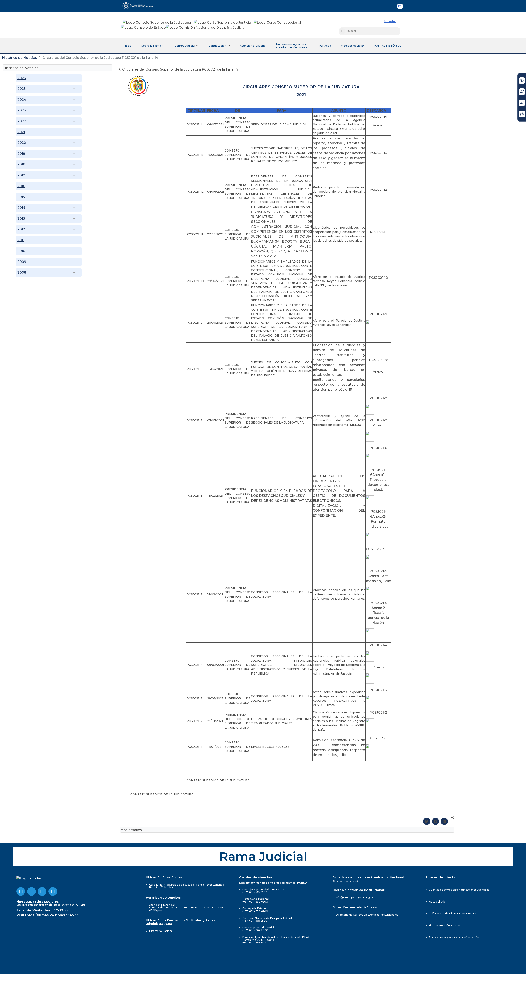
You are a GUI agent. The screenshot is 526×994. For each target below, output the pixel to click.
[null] (120, 69)
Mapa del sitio (437, 901)
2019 (21, 154)
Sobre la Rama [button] (151, 45)
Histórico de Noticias (19, 58)
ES (400, 7)
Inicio (128, 45)
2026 (21, 78)
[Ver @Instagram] (52, 891)
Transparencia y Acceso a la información (454, 937)
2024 (21, 100)
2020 (21, 143)
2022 (21, 121)
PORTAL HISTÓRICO (388, 45)
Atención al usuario (253, 45)
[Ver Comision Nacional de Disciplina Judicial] (205, 27)
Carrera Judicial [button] (185, 45)
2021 (21, 132)
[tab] (57, 68)
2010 (21, 251)
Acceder (390, 21)
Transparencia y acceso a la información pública (292, 46)
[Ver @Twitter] (42, 891)
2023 (21, 110)
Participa (325, 45)
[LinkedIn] (444, 821)
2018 (21, 164)
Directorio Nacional (161, 931)
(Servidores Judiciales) (345, 880)
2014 (21, 208)
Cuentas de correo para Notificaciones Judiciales (459, 889)
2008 (21, 272)
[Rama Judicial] (140, 6)
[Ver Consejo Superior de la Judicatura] (157, 22)
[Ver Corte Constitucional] (277, 22)
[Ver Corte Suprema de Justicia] (222, 22)
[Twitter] (426, 821)
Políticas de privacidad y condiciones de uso (456, 913)
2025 (21, 89)
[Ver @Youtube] (31, 891)
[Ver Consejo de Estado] (143, 27)
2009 (21, 262)
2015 (21, 197)
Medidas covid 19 (352, 45)
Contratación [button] (217, 45)
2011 (20, 240)
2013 (21, 218)
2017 (21, 175)
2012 (21, 229)
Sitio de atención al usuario (445, 925)
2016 (21, 186)
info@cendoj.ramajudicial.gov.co (356, 897)
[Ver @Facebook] (20, 891)
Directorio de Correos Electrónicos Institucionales (367, 914)
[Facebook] (435, 821)
